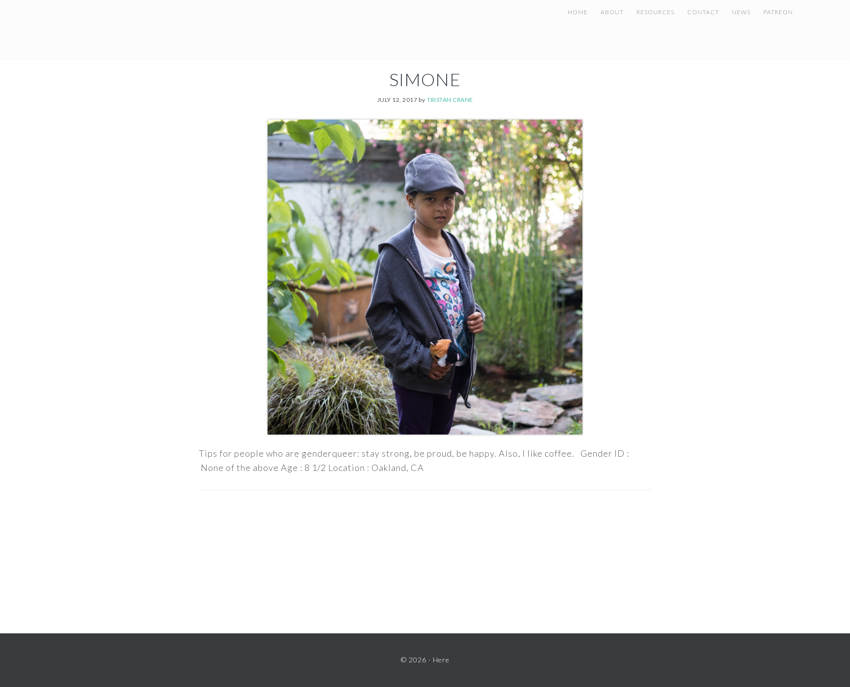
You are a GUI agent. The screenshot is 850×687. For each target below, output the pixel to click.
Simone (425, 79)
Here (150, 24)
